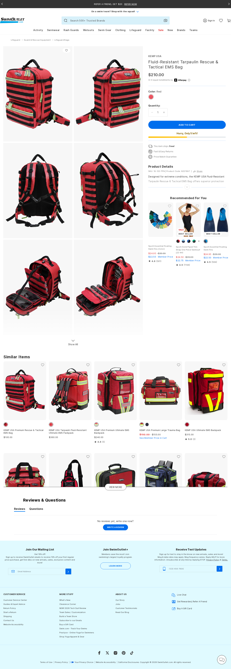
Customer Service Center (15, 600)
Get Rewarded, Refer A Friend (192, 601)
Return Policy (9, 608)
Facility (149, 30)
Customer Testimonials (126, 608)
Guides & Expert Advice (14, 604)
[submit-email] (68, 571)
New (170, 30)
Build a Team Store (68, 616)
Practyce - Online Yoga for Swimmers (76, 632)
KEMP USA (154, 56)
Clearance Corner (67, 604)
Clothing (120, 30)
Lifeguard (135, 30)
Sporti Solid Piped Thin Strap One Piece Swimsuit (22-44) (188, 250)
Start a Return (9, 612)
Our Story (120, 600)
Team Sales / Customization (72, 612)
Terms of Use (46, 662)
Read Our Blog (122, 612)
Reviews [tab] (19, 509)
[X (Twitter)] (107, 653)
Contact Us (8, 620)
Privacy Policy (212, 560)
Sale (161, 30)
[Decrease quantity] (152, 112)
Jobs (118, 604)
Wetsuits (88, 30)
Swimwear (53, 30)
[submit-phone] (219, 569)
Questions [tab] (36, 509)
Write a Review (117, 528)
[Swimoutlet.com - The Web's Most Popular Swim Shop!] (12, 20)
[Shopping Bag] (229, 20)
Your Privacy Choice (84, 662)
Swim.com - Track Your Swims (73, 628)
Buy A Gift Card (184, 608)
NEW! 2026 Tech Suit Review (72, 608)
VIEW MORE (115, 487)
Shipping (7, 616)
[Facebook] (99, 653)
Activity (38, 30)
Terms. (225, 560)
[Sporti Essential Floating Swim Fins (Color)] (160, 220)
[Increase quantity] (164, 112)
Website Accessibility (13, 624)
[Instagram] (115, 653)
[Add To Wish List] (66, 50)
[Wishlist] (221, 20)
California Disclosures (128, 662)
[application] (222, 660)
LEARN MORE (115, 566)
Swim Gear (104, 30)
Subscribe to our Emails (70, 620)
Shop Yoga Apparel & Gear (71, 636)
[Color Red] (151, 97)
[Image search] (165, 20)
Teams (193, 30)
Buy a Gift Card (66, 624)
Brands (181, 30)
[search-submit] (66, 20)
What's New (64, 600)
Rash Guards (71, 30)
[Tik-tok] (132, 653)
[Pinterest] (124, 653)
